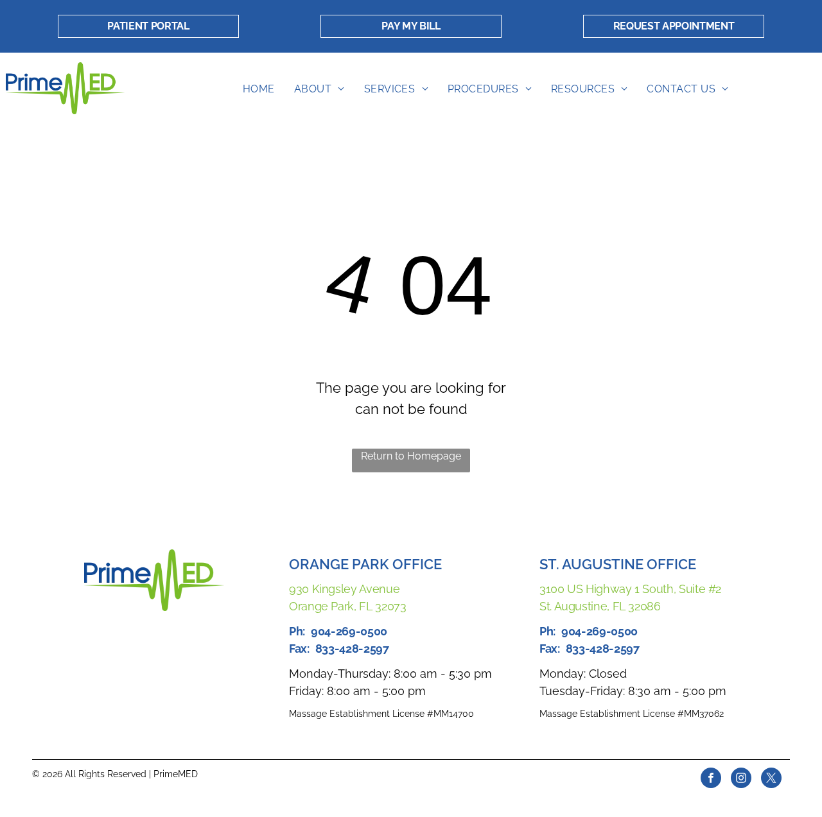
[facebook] (711, 779)
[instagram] (741, 779)
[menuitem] (258, 89)
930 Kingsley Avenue (344, 589)
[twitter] (771, 779)
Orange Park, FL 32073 (347, 606)
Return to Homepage (411, 456)
